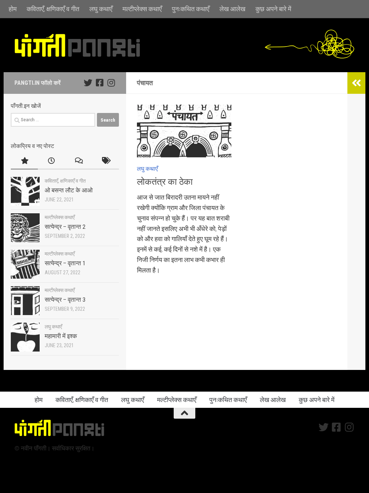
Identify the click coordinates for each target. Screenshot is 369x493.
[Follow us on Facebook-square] (99, 82)
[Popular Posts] (24, 161)
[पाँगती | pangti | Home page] (77, 45)
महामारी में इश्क (61, 336)
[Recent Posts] (51, 161)
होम (13, 9)
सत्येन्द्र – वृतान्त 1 (65, 263)
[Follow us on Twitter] (88, 82)
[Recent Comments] (78, 161)
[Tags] (105, 161)
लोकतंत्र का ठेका (165, 181)
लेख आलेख (232, 9)
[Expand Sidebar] (356, 83)
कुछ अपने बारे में (273, 9)
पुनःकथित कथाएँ (190, 9)
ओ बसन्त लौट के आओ (69, 190)
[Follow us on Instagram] (111, 82)
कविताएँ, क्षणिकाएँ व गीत (53, 9)
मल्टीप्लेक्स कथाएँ (142, 9)
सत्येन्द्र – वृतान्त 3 (65, 299)
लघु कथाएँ (100, 9)
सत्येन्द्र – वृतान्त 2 (65, 226)
